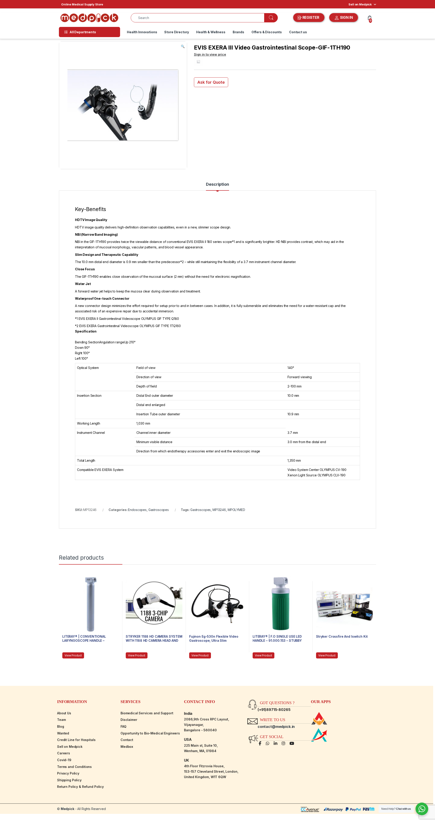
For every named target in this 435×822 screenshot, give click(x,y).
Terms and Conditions (74, 767)
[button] (183, 46)
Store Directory (176, 32)
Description (217, 184)
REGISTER (311, 17)
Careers (63, 753)
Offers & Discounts (266, 32)
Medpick (67, 809)
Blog (60, 726)
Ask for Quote (211, 82)
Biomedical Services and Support (147, 713)
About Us (64, 713)
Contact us (298, 32)
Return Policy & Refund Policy (80, 787)
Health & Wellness (210, 32)
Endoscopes (137, 510)
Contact (127, 740)
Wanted (63, 733)
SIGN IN (346, 17)
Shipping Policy (69, 780)
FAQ (123, 726)
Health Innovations (142, 32)
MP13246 (219, 510)
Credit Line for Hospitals (76, 740)
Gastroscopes (158, 510)
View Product (73, 655)
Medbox (127, 746)
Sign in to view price (210, 54)
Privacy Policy (68, 773)
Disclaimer (129, 720)
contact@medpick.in (276, 726)
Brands (238, 32)
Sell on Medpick (360, 4)
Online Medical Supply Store (82, 4)
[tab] (217, 186)
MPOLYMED (236, 510)
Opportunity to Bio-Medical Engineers (150, 733)
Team (61, 720)
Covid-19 (64, 760)
